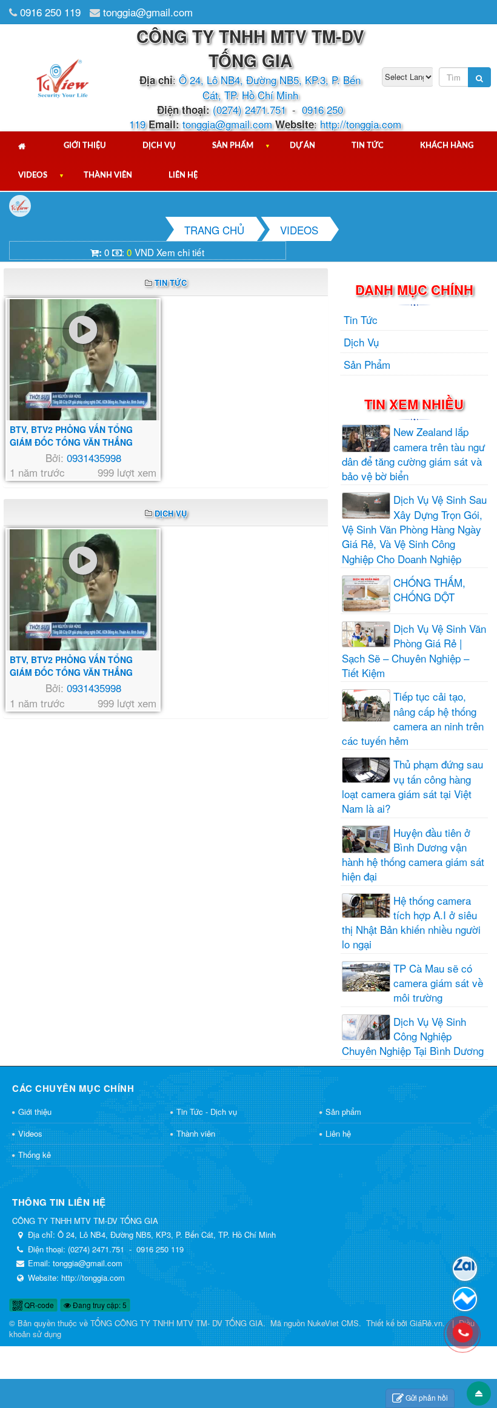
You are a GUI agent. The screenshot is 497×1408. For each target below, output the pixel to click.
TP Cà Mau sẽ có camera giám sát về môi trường (438, 983)
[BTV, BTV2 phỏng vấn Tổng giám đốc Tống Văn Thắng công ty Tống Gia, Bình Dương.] (83, 359)
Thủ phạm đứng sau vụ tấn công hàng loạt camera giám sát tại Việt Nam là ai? (412, 786)
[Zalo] (465, 1269)
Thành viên (108, 175)
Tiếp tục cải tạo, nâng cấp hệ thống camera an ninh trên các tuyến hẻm (413, 718)
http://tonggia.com (360, 123)
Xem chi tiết (180, 252)
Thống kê (34, 1154)
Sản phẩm (232, 146)
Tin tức (368, 146)
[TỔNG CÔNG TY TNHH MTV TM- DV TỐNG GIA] (63, 76)
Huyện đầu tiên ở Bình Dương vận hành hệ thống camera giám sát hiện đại (413, 854)
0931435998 (94, 457)
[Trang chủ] (22, 146)
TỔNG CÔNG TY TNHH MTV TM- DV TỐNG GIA (176, 1323)
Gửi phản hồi (426, 1397)
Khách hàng (446, 146)
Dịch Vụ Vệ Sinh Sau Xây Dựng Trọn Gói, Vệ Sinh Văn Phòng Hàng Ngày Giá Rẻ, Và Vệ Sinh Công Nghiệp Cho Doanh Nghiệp (414, 529)
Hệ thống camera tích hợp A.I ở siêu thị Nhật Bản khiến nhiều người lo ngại (411, 922)
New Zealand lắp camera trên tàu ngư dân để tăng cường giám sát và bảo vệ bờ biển (413, 454)
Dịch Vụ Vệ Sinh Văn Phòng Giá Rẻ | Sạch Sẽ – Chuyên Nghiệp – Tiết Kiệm (414, 650)
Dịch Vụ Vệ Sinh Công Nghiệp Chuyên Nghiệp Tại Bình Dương (413, 1036)
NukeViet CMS (333, 1323)
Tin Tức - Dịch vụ (206, 1111)
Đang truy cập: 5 (99, 1305)
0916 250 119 (50, 11)
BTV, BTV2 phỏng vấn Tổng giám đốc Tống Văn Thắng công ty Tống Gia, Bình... (71, 442)
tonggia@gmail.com (148, 11)
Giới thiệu (85, 146)
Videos (32, 175)
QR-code (38, 1305)
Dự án (302, 146)
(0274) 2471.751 (249, 109)
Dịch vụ (159, 146)
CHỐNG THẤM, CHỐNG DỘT (429, 589)
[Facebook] (465, 1299)
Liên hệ (183, 175)
